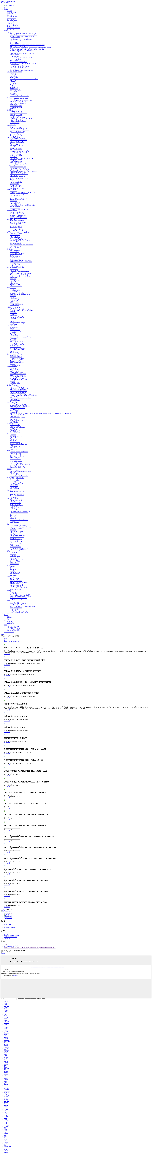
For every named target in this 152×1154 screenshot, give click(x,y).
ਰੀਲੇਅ (8, 551)
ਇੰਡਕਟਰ (9, 450)
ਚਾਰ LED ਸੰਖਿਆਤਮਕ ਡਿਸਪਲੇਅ (18, 378)
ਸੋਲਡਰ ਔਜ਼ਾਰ (13, 610)
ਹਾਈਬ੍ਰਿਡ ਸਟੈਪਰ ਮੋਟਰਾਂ (16, 586)
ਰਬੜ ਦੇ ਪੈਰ (13, 321)
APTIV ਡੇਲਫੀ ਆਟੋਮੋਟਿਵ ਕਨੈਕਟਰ (18, 225)
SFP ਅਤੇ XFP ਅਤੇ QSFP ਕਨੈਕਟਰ (18, 198)
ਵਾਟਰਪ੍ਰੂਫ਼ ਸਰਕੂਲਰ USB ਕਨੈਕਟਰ (18, 215)
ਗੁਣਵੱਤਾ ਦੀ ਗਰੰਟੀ (11, 22)
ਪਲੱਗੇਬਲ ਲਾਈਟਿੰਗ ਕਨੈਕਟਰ (17, 120)
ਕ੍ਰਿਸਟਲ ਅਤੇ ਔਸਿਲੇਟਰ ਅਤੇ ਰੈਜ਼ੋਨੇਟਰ (16, 477)
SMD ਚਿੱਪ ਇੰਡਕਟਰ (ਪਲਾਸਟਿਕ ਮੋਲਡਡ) (20, 464)
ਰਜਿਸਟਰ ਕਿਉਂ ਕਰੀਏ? (12, 25)
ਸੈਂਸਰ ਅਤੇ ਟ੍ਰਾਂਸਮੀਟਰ (12, 498)
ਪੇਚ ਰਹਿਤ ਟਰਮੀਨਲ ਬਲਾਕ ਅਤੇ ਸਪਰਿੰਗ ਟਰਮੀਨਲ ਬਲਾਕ (23, 171)
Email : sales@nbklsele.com (8, 1)
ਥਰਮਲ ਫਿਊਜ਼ (13, 419)
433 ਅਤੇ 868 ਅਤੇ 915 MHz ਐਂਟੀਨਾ (19, 103)
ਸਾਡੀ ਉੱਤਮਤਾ (10, 19)
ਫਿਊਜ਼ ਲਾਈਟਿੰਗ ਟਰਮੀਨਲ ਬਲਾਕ (18, 121)
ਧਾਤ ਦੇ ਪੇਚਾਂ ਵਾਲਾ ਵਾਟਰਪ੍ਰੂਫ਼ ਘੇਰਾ (18, 525)
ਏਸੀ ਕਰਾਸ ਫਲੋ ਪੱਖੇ (14, 574)
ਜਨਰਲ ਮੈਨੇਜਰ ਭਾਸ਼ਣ (12, 12)
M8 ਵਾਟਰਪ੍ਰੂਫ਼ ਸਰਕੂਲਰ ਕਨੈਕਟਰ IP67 (19, 130)
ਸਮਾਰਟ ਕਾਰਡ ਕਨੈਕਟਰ (15, 52)
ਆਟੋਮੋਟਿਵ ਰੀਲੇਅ (14, 555)
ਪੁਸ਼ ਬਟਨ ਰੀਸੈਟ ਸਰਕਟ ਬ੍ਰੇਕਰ (17, 408)
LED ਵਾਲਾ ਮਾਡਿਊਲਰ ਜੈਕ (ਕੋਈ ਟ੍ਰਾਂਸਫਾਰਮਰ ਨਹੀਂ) (22, 192)
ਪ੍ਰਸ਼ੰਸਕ (9, 565)
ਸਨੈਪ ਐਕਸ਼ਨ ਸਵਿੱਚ (15, 290)
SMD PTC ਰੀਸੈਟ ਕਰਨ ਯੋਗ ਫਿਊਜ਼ (18, 405)
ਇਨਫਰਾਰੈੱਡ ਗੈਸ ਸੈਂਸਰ (15, 504)
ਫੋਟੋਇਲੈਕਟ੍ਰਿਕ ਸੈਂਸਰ (15, 518)
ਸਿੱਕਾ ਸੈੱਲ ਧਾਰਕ (14, 257)
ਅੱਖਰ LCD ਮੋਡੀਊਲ (15, 369)
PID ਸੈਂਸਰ (12, 501)
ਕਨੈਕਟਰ (9, 32)
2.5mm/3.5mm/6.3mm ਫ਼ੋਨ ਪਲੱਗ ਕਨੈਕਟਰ (20, 151)
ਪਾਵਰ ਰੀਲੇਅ (13, 554)
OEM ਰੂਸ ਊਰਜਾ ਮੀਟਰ (15, 365)
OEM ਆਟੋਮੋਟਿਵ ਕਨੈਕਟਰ (16, 230)
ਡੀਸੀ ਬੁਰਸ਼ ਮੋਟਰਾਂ (14, 579)
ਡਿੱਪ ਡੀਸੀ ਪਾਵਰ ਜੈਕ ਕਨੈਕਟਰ (17, 142)
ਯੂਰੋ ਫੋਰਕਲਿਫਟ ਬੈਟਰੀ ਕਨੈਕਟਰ (17, 253)
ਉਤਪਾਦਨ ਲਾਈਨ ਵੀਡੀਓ (13, 626)
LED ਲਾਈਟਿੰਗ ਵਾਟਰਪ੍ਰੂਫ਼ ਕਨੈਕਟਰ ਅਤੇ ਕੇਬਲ (21, 118)
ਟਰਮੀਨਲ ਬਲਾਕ (11, 165)
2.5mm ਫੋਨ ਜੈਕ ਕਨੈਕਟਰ (16, 147)
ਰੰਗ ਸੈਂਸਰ (12, 521)
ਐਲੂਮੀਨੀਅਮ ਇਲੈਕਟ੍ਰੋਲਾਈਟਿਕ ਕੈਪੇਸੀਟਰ (20, 471)
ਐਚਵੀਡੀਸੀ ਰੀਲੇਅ (14, 247)
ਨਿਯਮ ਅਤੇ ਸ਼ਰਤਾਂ (11, 29)
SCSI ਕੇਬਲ (13, 342)
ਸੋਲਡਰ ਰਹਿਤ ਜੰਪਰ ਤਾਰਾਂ (16, 609)
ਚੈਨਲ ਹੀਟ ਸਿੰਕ (13, 592)
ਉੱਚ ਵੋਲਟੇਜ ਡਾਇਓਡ (15, 401)
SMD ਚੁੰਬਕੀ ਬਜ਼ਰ (14, 270)
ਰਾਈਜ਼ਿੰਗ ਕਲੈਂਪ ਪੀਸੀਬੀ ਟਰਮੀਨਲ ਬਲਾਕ (19, 168)
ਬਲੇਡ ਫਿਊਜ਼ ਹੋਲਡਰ (14, 422)
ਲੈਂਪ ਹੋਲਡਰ (12, 124)
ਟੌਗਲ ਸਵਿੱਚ (13, 296)
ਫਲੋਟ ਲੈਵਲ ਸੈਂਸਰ (14, 514)
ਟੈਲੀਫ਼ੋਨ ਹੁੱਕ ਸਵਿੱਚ (14, 303)
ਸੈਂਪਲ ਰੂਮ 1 (9, 616)
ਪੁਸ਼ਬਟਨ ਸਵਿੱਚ (13, 298)
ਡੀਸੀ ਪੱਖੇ (12, 566)
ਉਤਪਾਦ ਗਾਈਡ (7, 924)
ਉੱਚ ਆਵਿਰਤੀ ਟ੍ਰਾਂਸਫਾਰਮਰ (17, 466)
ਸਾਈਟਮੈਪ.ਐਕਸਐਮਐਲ (10, 927)
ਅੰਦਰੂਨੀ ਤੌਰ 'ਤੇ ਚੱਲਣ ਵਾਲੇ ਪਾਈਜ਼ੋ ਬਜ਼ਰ (19, 271)
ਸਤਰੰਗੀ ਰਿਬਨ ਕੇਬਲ (15, 330)
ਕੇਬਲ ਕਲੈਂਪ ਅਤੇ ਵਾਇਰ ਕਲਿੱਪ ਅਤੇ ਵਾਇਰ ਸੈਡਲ (21, 310)
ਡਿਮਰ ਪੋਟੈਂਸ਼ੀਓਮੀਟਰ (15, 430)
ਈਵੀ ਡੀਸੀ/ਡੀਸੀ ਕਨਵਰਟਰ (16, 242)
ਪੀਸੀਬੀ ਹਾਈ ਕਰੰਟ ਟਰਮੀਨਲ (17, 188)
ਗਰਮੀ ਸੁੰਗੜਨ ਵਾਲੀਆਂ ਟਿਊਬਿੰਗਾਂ (18, 603)
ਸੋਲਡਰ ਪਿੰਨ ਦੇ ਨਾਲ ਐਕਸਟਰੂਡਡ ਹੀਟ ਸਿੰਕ (20, 595)
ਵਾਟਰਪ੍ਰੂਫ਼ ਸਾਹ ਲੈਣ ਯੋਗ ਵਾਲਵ (17, 117)
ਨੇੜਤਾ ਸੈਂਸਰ (13, 515)
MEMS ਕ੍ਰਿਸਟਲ (14, 488)
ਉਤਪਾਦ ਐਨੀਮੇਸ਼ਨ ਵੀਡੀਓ (13, 627)
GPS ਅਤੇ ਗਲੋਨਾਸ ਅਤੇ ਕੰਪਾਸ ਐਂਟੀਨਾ (19, 98)
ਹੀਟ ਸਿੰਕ (9, 591)
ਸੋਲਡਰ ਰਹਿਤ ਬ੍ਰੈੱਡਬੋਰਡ (16, 608)
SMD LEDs (13, 368)
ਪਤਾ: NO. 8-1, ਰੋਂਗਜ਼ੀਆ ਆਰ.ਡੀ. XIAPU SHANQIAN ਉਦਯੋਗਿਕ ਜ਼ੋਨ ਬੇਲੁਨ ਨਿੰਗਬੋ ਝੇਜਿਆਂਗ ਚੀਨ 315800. (29, 948)
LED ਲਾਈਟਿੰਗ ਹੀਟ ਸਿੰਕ (16, 599)
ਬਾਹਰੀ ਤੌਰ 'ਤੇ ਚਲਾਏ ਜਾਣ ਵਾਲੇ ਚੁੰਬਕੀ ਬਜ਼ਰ (20, 276)
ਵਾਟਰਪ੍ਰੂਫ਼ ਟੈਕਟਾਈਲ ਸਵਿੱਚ (17, 293)
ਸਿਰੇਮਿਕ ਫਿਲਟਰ (14, 486)
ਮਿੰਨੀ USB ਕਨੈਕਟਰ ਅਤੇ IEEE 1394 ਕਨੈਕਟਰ (21, 57)
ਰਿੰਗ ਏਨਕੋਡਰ (13, 497)
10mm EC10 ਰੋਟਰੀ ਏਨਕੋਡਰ (17, 491)
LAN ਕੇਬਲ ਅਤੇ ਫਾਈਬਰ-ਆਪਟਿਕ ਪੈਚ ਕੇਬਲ (21, 337)
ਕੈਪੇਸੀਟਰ (9, 469)
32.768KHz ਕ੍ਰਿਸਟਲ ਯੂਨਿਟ (17, 479)
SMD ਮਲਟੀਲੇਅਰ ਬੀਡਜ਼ (16, 461)
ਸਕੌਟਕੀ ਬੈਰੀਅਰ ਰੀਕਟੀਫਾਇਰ (17, 393)
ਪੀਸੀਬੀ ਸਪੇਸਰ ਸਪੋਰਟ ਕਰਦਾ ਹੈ (17, 308)
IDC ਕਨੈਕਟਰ (13, 42)
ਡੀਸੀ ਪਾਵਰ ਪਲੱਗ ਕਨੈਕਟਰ (16, 145)
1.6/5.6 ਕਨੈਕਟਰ (14, 89)
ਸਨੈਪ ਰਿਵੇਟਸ (13, 318)
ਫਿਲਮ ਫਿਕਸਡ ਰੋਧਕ (15, 442)
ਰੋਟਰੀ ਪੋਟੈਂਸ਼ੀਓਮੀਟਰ (15, 432)
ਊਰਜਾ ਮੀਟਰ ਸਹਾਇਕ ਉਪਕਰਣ (14, 354)
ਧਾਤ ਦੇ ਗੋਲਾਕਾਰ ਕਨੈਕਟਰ (16, 134)
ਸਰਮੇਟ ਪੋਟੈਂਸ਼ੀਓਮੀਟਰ (15, 425)
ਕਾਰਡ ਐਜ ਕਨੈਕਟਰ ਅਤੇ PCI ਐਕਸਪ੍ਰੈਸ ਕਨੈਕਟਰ (22, 50)
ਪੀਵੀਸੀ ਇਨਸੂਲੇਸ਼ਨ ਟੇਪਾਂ (16, 605)
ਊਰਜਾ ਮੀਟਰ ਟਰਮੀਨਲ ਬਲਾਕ (17, 359)
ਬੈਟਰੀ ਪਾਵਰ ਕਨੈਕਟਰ (15, 250)
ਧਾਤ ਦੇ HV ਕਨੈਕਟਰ (15, 235)
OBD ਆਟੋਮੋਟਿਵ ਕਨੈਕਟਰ (16, 229)
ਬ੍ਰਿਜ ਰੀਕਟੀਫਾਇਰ (15, 386)
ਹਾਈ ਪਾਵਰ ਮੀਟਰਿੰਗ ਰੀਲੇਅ (17, 559)
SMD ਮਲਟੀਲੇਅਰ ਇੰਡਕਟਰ (17, 463)
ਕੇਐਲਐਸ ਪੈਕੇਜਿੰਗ (11, 23)
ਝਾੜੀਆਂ (12, 320)
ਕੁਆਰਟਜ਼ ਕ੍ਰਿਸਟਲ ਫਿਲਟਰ (17, 483)
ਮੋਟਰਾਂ (8, 576)
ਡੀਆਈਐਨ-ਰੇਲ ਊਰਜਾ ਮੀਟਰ (17, 362)
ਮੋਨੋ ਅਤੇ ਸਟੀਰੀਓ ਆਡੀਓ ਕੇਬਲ (17, 348)
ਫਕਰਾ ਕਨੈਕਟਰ (13, 80)
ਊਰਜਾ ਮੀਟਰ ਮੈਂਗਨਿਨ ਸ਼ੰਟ (16, 357)
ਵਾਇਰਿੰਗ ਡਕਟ (13, 315)
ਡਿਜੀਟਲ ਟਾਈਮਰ (14, 564)
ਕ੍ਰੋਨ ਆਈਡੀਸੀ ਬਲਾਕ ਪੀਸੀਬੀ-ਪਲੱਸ (19, 209)
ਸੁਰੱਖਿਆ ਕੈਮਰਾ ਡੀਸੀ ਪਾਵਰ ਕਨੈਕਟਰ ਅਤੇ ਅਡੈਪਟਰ (22, 606)
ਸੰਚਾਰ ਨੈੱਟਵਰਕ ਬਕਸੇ (15, 538)
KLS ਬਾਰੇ (9, 11)
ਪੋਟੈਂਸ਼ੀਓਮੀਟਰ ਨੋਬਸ (14, 429)
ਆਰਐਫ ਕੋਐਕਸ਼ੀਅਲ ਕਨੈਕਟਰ (14, 72)
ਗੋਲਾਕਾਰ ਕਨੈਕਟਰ (11, 125)
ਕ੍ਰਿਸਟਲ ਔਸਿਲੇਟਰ (15, 481)
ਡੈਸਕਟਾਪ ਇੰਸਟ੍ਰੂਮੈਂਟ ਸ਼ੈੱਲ (16, 539)
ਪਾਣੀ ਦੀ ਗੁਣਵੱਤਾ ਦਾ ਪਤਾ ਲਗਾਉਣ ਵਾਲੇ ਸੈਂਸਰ (20, 511)
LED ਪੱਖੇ (12, 571)
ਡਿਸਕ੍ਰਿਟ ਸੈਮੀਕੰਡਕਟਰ (12, 385)
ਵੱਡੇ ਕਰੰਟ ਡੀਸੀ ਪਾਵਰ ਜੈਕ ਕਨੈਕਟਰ (18, 140)
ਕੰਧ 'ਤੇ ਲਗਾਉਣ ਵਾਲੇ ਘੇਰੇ (16, 528)
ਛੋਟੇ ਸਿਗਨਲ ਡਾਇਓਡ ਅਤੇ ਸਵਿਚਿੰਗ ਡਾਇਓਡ (20, 398)
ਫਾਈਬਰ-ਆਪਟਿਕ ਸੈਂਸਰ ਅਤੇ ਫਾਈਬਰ (19, 520)
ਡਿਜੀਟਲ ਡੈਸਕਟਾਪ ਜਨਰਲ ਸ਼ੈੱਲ (17, 535)
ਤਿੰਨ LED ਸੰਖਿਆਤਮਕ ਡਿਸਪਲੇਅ (18, 376)
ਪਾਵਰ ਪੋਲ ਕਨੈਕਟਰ (14, 252)
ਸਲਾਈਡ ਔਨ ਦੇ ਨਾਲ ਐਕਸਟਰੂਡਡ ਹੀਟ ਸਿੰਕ (20, 596)
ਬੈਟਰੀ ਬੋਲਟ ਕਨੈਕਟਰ (15, 256)
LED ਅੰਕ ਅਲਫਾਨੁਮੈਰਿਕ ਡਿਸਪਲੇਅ (18, 379)
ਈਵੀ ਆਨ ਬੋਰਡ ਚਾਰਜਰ (16, 243)
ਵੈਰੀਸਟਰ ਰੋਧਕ (13, 437)
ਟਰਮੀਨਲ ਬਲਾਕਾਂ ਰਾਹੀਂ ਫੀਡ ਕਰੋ (17, 176)
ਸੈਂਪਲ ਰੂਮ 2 (9, 617)
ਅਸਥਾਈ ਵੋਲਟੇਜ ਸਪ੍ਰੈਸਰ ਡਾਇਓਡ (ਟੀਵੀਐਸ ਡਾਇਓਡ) (23, 395)
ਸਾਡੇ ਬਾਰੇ (6, 9)
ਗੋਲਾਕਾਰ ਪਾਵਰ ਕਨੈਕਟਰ (16, 127)
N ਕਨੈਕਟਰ (13, 86)
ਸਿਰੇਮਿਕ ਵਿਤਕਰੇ (14, 487)
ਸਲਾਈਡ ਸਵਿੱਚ (13, 301)
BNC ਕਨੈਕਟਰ (13, 83)
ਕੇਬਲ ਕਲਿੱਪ (13, 314)
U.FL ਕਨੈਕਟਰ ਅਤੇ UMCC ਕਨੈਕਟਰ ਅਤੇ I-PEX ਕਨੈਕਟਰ (24, 79)
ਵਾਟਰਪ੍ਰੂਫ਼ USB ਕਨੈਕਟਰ (16, 212)
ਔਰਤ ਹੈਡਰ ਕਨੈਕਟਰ (15, 38)
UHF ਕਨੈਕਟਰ (13, 93)
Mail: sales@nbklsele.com (10, 946)
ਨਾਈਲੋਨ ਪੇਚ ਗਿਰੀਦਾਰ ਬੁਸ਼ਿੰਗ (17, 317)
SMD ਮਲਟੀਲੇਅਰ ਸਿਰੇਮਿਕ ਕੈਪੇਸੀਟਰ (19, 476)
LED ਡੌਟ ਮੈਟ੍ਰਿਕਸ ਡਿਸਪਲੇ (17, 372)
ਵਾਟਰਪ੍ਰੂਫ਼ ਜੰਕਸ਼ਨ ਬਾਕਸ (16, 116)
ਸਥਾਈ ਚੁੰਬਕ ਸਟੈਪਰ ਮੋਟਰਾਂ (16, 589)
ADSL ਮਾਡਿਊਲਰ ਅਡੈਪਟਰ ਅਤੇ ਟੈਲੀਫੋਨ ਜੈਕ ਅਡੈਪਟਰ (23, 205)
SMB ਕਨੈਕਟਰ (13, 74)
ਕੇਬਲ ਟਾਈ (12, 311)
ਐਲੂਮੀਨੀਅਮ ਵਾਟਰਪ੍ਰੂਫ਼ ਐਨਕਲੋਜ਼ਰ (19, 548)
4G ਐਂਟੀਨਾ (13, 108)
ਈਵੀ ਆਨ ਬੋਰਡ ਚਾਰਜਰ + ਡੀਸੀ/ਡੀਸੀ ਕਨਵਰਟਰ (21, 245)
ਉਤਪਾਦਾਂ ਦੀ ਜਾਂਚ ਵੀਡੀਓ (13, 630)
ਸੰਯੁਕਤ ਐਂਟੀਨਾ (13, 104)
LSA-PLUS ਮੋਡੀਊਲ (15, 208)
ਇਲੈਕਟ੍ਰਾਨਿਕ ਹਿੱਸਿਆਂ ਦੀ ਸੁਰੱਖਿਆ (18, 323)
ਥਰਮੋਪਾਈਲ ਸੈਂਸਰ (14, 510)
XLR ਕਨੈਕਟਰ (13, 157)
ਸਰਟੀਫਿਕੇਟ (10, 13)
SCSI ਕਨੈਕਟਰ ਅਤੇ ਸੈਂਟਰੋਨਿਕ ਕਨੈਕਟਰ (19, 66)
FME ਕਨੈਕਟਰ (13, 94)
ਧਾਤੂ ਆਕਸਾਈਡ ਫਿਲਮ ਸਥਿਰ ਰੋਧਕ (18, 444)
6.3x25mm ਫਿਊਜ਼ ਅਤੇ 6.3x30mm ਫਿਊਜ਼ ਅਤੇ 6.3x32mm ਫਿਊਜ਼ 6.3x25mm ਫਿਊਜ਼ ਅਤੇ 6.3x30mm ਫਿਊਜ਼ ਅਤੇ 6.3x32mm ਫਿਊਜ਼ (41, 413)
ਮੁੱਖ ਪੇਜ (5, 8)
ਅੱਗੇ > (4, 909)
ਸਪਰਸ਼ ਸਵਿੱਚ (13, 291)
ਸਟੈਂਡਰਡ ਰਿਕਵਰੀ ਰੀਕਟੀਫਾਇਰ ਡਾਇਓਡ (19, 388)
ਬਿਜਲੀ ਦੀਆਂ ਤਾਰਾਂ (14, 334)
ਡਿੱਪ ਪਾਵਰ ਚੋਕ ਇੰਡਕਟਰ (16, 453)
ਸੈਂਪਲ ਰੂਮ (6, 615)
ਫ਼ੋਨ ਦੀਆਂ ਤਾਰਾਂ (13, 338)
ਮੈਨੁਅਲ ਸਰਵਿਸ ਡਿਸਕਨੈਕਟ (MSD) (18, 239)
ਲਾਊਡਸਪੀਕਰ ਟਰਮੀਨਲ (16, 162)
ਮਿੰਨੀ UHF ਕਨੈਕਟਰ (15, 91)
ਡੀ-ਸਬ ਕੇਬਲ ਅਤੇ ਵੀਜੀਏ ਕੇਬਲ (17, 341)
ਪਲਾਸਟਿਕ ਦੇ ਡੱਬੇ (14, 534)
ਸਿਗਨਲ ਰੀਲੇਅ (13, 552)
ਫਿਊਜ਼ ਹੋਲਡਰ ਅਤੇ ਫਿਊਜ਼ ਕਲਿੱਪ (17, 415)
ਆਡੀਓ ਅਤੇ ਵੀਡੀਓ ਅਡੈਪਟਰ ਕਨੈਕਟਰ (19, 164)
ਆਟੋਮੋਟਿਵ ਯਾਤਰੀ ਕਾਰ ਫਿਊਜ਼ (17, 420)
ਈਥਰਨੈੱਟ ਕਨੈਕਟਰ (11, 189)
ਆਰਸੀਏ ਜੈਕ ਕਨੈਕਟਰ (15, 154)
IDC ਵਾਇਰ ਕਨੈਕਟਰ (15, 202)
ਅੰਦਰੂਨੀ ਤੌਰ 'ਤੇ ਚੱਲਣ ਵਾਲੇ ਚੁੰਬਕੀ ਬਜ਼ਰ (19, 274)
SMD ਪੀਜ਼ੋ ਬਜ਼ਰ (14, 269)
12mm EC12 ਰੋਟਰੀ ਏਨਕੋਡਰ (17, 494)
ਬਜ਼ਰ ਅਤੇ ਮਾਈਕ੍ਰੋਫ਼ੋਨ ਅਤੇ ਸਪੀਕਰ (15, 267)
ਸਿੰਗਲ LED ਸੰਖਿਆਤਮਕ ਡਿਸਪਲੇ (18, 374)
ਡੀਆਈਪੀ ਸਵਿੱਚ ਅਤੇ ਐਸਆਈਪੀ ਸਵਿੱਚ (20, 294)
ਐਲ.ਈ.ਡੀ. (12, 381)
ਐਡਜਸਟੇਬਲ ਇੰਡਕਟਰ (15, 459)
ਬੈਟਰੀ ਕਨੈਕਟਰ (10, 249)
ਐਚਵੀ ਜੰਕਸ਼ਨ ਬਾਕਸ (15, 237)
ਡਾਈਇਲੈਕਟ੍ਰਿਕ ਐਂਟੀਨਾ (16, 106)
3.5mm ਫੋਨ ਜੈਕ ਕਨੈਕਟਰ (16, 148)
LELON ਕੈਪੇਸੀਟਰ (14, 470)
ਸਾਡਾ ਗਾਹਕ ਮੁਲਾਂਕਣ (12, 21)
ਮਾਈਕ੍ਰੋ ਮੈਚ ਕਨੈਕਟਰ (15, 40)
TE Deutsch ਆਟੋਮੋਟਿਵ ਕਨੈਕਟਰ (18, 222)
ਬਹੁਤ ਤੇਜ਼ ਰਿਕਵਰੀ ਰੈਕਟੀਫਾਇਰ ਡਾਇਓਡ (19, 392)
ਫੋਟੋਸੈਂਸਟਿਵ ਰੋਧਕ (14, 447)
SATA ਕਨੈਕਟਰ (14, 60)
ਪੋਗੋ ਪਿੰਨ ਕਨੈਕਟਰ (14, 64)
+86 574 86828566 (5, 2)
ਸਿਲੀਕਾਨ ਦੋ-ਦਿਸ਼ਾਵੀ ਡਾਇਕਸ (17, 399)
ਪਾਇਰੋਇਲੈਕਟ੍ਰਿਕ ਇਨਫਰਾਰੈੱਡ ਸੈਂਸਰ (19, 513)
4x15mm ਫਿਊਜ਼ (14, 410)
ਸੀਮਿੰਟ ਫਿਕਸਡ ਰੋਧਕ (15, 446)
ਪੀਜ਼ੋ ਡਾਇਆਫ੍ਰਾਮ (14, 283)
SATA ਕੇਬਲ (13, 340)
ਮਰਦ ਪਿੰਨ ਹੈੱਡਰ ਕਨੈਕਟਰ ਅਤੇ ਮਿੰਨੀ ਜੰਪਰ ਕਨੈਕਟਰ (22, 36)
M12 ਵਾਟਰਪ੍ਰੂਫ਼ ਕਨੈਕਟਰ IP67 (17, 131)
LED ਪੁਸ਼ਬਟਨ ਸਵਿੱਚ (15, 300)
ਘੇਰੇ (8, 524)
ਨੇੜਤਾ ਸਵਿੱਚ (13, 517)
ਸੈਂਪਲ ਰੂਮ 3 (9, 619)
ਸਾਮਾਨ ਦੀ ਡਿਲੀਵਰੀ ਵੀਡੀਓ (13, 629)
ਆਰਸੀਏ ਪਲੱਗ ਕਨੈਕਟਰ (16, 155)
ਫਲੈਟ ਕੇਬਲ (12, 328)
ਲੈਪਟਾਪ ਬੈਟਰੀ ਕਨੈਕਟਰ (15, 264)
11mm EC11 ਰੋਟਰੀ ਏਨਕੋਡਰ (17, 493)
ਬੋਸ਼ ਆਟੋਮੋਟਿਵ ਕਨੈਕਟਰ (16, 223)
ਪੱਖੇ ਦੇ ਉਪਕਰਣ (13, 575)
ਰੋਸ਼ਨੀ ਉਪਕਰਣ (10, 110)
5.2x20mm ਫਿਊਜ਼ (14, 412)
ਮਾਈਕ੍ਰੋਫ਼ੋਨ (13, 281)
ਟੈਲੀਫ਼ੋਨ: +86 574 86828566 (11, 945)
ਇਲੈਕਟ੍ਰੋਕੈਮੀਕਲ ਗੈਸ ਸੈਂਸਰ (16, 500)
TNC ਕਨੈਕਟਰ (13, 84)
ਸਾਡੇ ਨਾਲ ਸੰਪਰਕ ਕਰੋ (9, 632)
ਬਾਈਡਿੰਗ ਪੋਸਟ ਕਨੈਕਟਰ (16, 159)
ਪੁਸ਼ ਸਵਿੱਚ (12, 297)
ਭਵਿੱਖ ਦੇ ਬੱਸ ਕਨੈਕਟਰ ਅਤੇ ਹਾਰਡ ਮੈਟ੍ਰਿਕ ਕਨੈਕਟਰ (22, 70)
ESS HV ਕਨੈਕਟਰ (14, 236)
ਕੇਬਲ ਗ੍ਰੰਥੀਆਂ (13, 313)
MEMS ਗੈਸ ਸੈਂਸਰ (14, 507)
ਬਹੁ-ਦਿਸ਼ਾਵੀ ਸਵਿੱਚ (14, 306)
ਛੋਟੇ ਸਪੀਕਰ (13, 279)
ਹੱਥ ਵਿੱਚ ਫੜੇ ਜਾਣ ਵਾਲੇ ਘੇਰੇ (16, 531)
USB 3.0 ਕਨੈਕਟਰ (14, 55)
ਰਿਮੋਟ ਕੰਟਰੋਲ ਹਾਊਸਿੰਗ (15, 547)
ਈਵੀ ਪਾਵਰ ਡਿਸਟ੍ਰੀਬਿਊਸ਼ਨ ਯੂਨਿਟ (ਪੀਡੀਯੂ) (20, 240)
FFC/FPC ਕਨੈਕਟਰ (14, 43)
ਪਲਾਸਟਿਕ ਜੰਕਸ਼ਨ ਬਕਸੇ (16, 532)
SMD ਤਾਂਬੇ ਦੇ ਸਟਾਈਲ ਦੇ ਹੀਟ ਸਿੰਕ (18, 598)
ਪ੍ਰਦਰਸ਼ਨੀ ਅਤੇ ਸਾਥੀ (12, 16)
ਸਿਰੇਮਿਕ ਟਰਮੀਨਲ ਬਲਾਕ (16, 181)
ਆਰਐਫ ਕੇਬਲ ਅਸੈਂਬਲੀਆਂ (16, 107)
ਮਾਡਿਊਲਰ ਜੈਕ (13, 191)
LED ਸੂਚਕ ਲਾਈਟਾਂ (15, 382)
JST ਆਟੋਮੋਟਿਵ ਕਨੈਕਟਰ (16, 228)
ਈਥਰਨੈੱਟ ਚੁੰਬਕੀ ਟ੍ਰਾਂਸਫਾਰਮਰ (17, 199)
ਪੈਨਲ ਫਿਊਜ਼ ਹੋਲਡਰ (14, 416)
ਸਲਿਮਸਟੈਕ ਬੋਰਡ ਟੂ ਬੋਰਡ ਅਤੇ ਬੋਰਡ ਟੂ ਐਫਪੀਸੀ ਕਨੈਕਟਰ (23, 35)
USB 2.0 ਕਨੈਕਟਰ (14, 56)
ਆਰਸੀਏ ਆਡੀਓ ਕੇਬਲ (15, 347)
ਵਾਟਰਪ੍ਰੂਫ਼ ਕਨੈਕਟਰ (12, 211)
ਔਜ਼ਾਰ (8, 600)
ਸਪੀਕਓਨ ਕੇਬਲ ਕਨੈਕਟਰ (16, 161)
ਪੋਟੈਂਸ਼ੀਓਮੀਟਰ (10, 423)
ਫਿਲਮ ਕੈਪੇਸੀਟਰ (14, 473)
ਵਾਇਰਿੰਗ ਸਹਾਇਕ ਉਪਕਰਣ (13, 307)
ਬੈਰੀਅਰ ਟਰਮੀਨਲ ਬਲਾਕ (16, 175)
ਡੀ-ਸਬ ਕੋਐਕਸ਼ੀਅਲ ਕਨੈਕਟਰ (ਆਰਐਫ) (19, 96)
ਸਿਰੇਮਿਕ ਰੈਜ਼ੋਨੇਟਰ (14, 484)
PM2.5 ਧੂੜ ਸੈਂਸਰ (14, 508)
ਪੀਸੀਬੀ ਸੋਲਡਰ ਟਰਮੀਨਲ (16, 186)
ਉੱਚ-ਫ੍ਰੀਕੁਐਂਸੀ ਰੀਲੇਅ (15, 561)
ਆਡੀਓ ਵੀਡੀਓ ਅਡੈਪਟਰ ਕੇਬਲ (17, 344)
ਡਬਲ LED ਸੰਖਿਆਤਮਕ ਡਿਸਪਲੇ (18, 375)
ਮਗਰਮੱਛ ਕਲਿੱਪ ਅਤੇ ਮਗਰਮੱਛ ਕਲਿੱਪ (19, 612)
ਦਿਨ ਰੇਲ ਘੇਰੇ (13, 530)
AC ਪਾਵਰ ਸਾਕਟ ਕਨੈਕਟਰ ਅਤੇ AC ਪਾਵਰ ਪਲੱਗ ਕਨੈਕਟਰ (23, 63)
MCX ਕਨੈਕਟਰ (13, 76)
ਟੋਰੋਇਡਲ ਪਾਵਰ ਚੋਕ (15, 457)
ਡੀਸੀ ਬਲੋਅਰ (13, 569)
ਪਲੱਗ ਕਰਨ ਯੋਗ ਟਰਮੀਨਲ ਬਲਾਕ (18, 172)
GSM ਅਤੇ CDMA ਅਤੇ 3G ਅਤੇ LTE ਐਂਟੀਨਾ (21, 100)
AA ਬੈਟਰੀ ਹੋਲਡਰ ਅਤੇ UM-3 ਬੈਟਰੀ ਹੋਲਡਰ (20, 260)
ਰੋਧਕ (8, 433)
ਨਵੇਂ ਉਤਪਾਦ (7, 613)
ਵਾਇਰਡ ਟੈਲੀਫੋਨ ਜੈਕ (15, 206)
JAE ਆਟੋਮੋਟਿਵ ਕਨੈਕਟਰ (16, 226)
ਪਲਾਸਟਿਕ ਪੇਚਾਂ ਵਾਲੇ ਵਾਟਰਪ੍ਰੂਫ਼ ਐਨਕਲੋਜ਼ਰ (20, 527)
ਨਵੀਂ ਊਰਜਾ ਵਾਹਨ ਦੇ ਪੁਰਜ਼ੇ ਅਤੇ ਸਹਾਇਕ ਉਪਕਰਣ (18, 232)
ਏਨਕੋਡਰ (9, 490)
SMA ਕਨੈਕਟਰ (13, 73)
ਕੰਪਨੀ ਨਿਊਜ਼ (10, 622)
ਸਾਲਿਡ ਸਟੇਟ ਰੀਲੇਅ (15, 557)
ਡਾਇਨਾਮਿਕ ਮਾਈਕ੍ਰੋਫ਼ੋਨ (16, 286)
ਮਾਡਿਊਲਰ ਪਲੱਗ (14, 196)
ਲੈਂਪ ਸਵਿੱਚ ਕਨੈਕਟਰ (14, 123)
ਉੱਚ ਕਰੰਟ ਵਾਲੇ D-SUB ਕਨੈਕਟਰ (18, 67)
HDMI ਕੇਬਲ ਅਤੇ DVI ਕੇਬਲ (17, 349)
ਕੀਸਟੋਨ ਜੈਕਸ (13, 201)
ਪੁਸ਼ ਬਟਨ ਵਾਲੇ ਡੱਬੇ (14, 545)
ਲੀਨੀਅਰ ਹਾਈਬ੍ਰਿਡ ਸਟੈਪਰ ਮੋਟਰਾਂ (18, 588)
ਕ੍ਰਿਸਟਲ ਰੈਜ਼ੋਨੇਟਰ (14, 480)
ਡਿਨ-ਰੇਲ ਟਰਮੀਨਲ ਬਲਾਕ (16, 182)
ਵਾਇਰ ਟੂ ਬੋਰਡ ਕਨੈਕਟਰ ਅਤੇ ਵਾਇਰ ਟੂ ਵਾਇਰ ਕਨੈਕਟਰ (23, 33)
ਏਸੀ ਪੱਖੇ (12, 568)
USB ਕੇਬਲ (13, 332)
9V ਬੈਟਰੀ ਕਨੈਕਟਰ (14, 263)
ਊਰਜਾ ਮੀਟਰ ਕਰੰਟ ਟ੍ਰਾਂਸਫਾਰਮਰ (18, 358)
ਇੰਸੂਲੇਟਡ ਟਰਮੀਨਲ (14, 184)
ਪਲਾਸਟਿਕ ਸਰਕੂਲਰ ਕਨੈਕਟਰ (17, 133)
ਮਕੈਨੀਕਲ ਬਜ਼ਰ (13, 277)
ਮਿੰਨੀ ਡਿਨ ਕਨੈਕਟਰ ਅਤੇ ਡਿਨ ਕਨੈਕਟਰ (19, 152)
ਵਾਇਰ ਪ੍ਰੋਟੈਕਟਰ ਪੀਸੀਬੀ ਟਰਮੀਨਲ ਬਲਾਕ (20, 169)
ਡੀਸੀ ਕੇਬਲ (12, 351)
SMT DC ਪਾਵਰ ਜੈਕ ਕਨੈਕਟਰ (17, 141)
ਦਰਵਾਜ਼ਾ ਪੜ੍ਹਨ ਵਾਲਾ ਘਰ (16, 541)
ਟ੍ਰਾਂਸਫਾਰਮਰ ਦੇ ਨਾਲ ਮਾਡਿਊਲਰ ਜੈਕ (19, 193)
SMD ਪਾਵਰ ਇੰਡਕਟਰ (15, 454)
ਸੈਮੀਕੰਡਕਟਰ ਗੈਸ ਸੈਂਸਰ (15, 503)
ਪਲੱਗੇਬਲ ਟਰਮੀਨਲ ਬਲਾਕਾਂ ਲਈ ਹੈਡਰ (19, 174)
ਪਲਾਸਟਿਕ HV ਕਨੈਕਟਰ (16, 233)
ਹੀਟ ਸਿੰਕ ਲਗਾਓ (14, 593)
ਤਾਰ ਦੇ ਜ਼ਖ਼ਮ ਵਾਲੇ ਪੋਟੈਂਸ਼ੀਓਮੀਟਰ (17, 427)
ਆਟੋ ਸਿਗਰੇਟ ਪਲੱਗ (14, 602)
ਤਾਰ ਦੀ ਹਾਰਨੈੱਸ (14, 335)
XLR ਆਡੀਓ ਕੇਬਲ (14, 345)
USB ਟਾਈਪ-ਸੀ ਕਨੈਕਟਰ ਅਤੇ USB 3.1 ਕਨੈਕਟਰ (22, 53)
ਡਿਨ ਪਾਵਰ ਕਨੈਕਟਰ (15, 144)
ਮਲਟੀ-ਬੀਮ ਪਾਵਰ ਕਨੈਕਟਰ (16, 266)
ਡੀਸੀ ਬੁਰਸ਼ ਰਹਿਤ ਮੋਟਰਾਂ (16, 581)
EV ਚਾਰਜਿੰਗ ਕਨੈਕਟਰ (15, 246)
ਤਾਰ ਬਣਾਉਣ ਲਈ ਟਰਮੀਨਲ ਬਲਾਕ (18, 113)
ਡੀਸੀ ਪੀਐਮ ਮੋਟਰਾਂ (14, 583)
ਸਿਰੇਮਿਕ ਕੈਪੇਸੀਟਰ (14, 474)
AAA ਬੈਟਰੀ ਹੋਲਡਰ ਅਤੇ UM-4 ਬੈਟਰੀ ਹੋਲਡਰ (21, 262)
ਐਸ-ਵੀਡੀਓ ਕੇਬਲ (14, 352)
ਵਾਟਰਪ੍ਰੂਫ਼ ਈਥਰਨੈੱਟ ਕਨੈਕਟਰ (17, 213)
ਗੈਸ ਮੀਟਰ (12, 364)
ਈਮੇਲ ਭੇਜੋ (3, 953)
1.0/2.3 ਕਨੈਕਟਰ (14, 87)
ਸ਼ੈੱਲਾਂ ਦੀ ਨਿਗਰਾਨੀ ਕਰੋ (15, 542)
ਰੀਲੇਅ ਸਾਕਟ (13, 562)
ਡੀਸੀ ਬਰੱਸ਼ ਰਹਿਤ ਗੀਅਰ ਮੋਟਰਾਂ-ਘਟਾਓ (19, 582)
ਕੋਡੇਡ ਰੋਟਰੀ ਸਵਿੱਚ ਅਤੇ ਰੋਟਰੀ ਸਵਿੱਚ (18, 304)
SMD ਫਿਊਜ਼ (13, 403)
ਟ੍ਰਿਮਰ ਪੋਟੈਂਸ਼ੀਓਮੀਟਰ (15, 426)
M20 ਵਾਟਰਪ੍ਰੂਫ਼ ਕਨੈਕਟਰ (16, 135)
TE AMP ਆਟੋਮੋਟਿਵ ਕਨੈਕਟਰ (17, 220)
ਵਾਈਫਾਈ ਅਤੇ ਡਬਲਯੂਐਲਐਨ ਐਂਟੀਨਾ (19, 101)
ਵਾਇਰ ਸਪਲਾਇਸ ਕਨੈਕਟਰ (16, 114)
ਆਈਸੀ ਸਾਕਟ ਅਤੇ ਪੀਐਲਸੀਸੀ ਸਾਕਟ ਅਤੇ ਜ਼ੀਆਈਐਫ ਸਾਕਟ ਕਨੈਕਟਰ (27, 45)
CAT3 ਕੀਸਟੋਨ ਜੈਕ (14, 203)
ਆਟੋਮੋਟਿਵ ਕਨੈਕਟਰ (11, 219)
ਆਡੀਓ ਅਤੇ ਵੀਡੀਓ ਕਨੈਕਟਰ (14, 137)
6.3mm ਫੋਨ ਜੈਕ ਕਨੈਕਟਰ (16, 150)
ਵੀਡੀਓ (5, 625)
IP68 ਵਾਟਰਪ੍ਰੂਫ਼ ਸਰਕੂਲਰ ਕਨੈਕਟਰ (18, 128)
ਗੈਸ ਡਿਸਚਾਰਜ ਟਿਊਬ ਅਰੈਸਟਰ (17, 418)
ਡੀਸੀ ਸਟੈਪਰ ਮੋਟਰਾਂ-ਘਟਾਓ (16, 585)
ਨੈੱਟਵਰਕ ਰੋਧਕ (13, 439)
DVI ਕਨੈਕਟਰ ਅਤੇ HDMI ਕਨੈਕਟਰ (18, 62)
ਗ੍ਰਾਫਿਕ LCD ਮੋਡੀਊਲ (15, 371)
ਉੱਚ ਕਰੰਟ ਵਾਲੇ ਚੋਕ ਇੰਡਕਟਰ (17, 456)
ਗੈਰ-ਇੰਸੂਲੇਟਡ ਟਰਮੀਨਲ (15, 185)
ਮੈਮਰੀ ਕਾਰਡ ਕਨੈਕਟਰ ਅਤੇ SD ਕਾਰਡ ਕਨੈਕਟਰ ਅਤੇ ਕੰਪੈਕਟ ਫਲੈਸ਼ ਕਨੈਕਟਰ (28, 49)
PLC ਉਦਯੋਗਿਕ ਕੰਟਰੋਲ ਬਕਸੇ (17, 537)
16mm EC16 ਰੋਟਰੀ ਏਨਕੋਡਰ (17, 496)
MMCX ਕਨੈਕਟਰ (14, 77)
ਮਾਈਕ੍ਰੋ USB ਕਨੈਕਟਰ (16, 59)
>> (6, 909)
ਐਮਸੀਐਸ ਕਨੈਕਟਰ (15, 179)
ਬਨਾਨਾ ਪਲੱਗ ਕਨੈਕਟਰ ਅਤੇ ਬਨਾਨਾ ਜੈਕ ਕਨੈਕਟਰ (21, 158)
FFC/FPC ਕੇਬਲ (14, 327)
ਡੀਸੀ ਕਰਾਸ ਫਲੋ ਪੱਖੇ (15, 572)
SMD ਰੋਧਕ (13, 440)
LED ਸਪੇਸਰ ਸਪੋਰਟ (15, 384)
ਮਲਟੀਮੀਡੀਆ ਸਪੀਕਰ (15, 280)
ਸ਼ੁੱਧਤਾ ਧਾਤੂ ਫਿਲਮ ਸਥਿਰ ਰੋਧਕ (17, 443)
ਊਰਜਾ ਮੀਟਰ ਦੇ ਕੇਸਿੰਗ (15, 361)
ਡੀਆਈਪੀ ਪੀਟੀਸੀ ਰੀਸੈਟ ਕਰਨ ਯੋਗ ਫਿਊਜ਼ (20, 406)
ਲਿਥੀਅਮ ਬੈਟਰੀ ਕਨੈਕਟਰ (16, 254)
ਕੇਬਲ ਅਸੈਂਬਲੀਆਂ (11, 325)
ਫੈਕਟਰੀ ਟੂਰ (10, 15)
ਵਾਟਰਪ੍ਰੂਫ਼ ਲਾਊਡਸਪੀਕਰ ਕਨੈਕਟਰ (18, 218)
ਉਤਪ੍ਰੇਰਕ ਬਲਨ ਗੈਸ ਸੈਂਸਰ (16, 505)
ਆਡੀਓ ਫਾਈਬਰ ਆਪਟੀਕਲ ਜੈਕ (17, 138)
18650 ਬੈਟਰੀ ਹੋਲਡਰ (15, 259)
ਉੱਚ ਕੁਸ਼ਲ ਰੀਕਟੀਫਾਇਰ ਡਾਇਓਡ (18, 389)
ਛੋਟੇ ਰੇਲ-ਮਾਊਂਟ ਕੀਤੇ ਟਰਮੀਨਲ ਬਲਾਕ (19, 178)
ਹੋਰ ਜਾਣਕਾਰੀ (7, 654)
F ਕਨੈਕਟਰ (12, 81)
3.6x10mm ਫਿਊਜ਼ (14, 409)
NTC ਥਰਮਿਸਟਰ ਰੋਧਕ (15, 449)
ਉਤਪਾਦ (6, 30)
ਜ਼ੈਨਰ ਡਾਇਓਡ (13, 396)
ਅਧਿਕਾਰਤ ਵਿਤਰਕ (11, 18)
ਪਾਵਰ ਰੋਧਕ (13, 435)
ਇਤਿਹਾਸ (9, 26)
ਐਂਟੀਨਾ (8, 97)
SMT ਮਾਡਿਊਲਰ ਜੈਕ (15, 195)
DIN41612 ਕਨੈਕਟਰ (15, 69)
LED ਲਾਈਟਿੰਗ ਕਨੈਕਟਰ (16, 111)
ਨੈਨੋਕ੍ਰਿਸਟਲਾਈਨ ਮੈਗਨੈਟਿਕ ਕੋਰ (18, 467)
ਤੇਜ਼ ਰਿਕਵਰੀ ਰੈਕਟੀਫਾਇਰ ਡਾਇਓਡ (18, 391)
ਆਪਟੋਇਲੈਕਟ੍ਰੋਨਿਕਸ (12, 366)
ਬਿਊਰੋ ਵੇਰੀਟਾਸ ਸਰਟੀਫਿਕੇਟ (13, 28)
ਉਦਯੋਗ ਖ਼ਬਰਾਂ (10, 623)
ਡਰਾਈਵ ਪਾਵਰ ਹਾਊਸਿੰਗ (16, 544)
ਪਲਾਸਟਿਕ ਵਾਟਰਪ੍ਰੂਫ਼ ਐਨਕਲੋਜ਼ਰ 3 (18, 549)
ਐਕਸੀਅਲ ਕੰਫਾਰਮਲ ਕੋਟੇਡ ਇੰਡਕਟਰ (19, 452)
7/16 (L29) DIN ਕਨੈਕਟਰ (16, 90)
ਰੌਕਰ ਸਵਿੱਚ (13, 289)
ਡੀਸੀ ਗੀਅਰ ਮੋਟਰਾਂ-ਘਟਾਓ (16, 578)
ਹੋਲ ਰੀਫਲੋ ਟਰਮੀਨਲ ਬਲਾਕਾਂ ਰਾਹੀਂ (18, 167)
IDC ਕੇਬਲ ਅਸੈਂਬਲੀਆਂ (15, 331)
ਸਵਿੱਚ (8, 287)
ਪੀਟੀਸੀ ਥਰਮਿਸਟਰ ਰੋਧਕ (16, 436)
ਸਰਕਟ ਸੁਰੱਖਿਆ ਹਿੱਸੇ (12, 402)
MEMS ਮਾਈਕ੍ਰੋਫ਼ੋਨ (15, 284)
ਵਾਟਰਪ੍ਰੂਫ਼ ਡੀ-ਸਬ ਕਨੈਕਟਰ (16, 216)
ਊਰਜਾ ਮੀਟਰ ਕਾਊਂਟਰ (15, 355)
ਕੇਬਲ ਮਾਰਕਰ (13, 324)
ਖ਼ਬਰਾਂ (5, 620)
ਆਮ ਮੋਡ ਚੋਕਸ (13, 460)
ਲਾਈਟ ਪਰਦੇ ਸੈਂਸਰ (14, 522)
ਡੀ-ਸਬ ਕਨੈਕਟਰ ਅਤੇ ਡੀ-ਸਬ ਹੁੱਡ (17, 46)
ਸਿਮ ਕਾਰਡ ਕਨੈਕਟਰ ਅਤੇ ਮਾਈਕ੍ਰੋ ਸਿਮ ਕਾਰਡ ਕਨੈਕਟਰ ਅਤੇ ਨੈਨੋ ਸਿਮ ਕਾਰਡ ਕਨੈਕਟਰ (30, 47)
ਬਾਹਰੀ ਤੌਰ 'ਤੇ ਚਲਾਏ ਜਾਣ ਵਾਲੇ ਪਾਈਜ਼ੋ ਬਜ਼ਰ (20, 273)
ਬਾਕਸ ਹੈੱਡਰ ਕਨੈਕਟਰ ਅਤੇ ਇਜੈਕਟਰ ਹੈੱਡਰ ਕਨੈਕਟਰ (22, 39)
